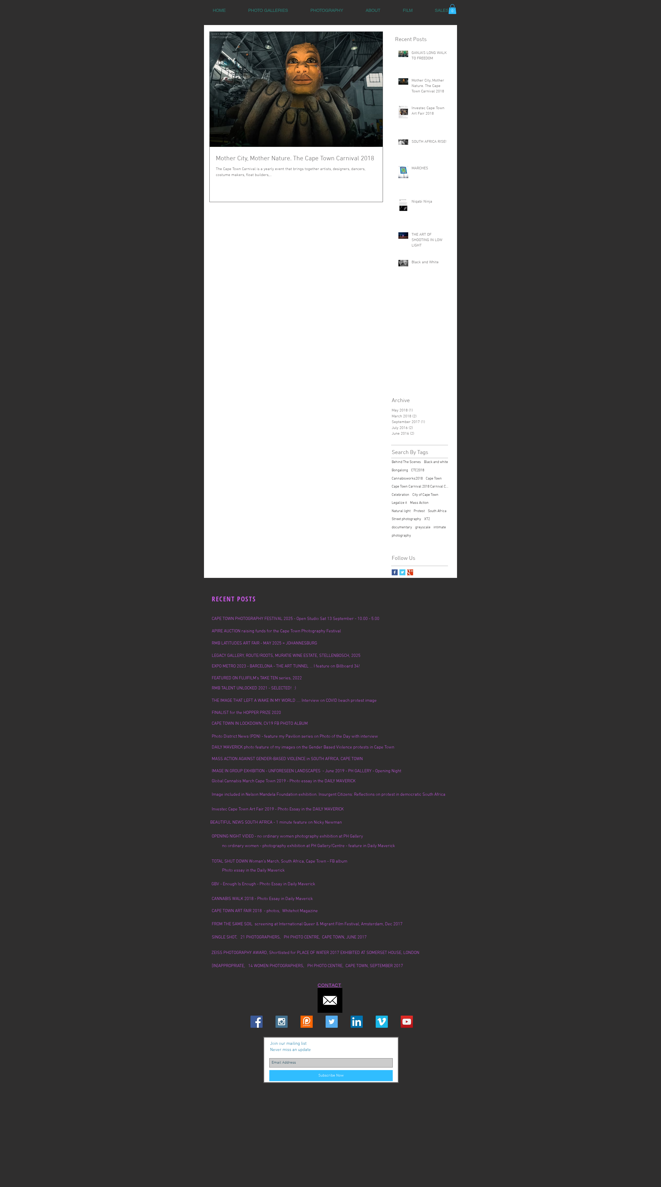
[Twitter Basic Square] (402, 572)
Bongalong (400, 470)
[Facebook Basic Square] (395, 572)
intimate (440, 527)
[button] (268, 10)
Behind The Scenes (406, 462)
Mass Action (419, 503)
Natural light (401, 511)
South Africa (437, 511)
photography (401, 535)
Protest (419, 511)
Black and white (436, 462)
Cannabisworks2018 (407, 478)
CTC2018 (417, 470)
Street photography (406, 519)
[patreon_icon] (307, 1022)
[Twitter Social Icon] (332, 1022)
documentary (402, 527)
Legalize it (399, 503)
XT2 (427, 519)
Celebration (400, 495)
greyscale (422, 527)
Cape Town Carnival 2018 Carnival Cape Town (420, 486)
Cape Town (434, 478)
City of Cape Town (425, 495)
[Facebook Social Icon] (256, 1022)
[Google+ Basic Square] (410, 572)
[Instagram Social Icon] (282, 1022)
